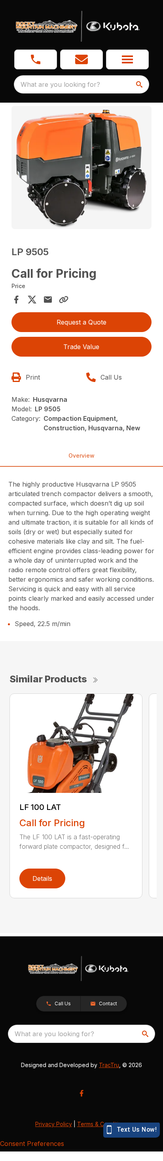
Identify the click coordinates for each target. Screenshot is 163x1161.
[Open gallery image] (81, 167)
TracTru (109, 1065)
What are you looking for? (60, 84)
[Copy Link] (63, 299)
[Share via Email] (48, 299)
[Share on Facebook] (16, 299)
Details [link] (42, 878)
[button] (35, 59)
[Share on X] (32, 299)
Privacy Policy (53, 1124)
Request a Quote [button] (81, 322)
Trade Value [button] (81, 347)
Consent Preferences (32, 1144)
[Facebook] (81, 1093)
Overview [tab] (81, 455)
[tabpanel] (81, 168)
